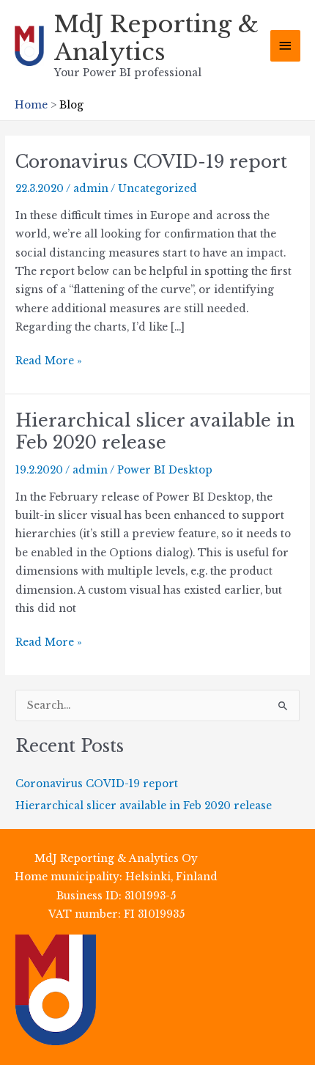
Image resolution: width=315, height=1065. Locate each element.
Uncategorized (157, 189)
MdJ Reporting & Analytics (156, 38)
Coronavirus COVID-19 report (151, 161)
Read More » (48, 362)
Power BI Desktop (164, 470)
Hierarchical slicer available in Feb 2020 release (154, 432)
